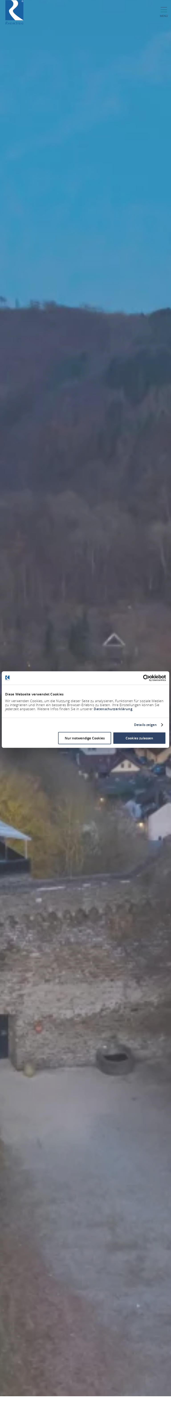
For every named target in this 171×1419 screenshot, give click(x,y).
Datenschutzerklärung (113, 708)
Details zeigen (145, 725)
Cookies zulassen (139, 738)
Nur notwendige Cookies (85, 738)
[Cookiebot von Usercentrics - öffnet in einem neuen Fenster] (146, 678)
